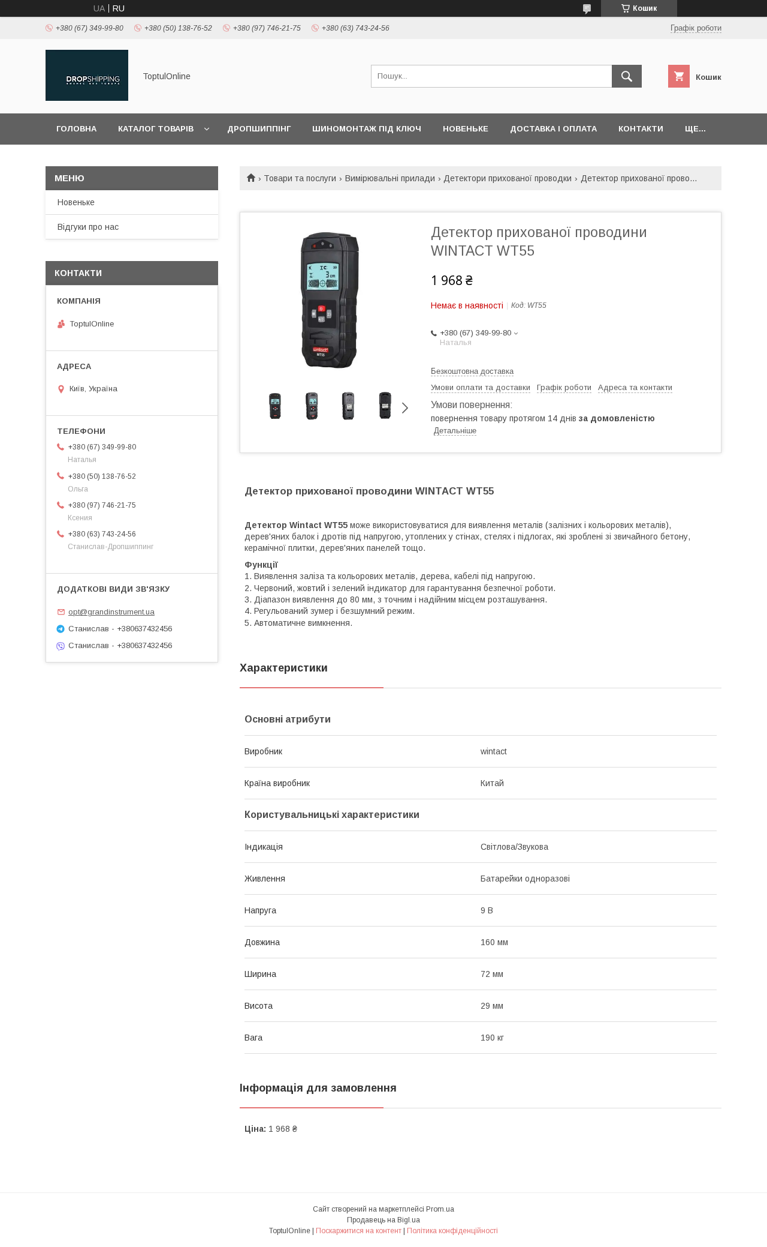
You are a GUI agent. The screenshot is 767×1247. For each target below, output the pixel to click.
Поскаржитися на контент (358, 1231)
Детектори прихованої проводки (507, 178)
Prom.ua (440, 1209)
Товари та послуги (300, 178)
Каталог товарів (156, 128)
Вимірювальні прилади (390, 178)
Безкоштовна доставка (472, 371)
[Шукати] (627, 76)
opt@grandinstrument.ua (111, 611)
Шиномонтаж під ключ (366, 128)
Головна (76, 128)
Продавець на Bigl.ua (383, 1220)
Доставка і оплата (553, 128)
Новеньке (465, 128)
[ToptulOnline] (87, 98)
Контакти (640, 128)
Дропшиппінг (259, 128)
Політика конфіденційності (452, 1231)
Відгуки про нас (88, 227)
